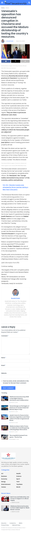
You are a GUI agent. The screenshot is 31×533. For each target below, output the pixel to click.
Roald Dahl (10, 41)
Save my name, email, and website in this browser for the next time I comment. (16, 382)
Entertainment (6, 484)
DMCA (20, 523)
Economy (4, 479)
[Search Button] (29, 2)
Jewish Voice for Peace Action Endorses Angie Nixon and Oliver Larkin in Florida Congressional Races (19, 417)
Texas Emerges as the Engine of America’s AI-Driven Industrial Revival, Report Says (19, 407)
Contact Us (13, 523)
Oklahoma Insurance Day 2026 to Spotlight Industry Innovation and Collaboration (19, 398)
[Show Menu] (2, 2)
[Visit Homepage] (16, 2)
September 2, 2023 (14, 439)
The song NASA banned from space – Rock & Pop (18, 436)
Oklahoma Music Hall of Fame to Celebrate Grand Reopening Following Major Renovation (19, 427)
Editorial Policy (16, 525)
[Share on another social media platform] (25, 61)
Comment (5, 336)
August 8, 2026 (14, 422)
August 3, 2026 (14, 402)
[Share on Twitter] (15, 61)
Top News (19, 484)
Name (3, 358)
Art (2, 473)
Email (3, 365)
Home (2, 8)
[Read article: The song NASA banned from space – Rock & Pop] (4, 437)
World (7, 8)
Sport (18, 479)
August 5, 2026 (14, 411)
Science (18, 476)
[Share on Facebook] (6, 61)
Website (4, 373)
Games (3, 487)
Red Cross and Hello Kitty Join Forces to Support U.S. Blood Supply (19, 498)
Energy (3, 481)
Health (18, 473)
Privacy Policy (5, 525)
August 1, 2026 (13, 432)
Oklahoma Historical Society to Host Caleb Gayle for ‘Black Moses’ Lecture (19, 507)
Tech (17, 481)
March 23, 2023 (20, 41)
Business (4, 476)
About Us (3, 523)
